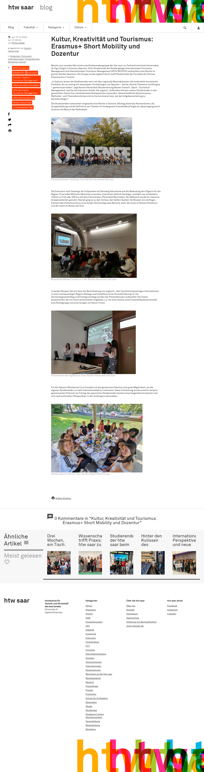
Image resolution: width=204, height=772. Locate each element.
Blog (11, 27)
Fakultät (29, 27)
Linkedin (171, 614)
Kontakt (130, 610)
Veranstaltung (93, 721)
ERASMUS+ (19, 73)
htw (30, 7)
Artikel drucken (61, 498)
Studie (89, 706)
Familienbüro (92, 642)
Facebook (172, 606)
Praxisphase (92, 686)
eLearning (91, 634)
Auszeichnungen (94, 622)
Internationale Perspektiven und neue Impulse (187, 542)
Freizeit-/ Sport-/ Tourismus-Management (25, 79)
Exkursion (27, 56)
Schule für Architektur (97, 698)
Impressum (132, 614)
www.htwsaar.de (135, 626)
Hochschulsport (94, 662)
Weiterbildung (93, 725)
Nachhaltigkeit (93, 678)
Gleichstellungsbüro (96, 654)
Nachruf (90, 682)
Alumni (89, 614)
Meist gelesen (23, 559)
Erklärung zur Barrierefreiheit (141, 622)
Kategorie (54, 27)
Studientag (91, 710)
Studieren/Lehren (17, 62)
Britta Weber (18, 43)
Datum (79, 27)
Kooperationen (32, 59)
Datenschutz (132, 618)
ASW (88, 618)
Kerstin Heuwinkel (22, 103)
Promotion (91, 694)
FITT (88, 646)
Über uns (130, 606)
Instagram (172, 610)
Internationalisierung (23, 98)
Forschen (90, 650)
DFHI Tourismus (21, 68)
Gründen (90, 658)
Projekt (89, 690)
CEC (88, 626)
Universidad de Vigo (23, 107)
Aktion (89, 606)
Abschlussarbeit (94, 717)
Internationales (16, 59)
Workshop (91, 729)
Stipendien (91, 702)
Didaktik (90, 630)
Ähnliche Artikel (16, 540)
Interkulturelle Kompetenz (26, 85)
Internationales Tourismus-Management (25, 91)
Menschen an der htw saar (99, 674)
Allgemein (15, 56)
